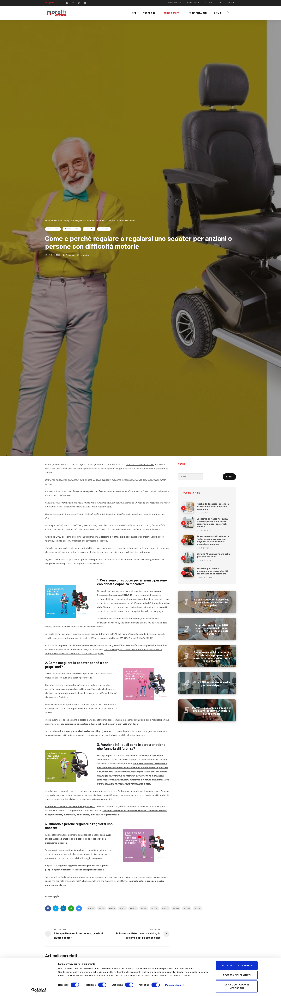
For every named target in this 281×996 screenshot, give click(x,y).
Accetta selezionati (237, 975)
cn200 (133, 908)
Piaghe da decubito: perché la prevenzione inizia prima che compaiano (213, 506)
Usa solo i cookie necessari (237, 986)
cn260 (198, 908)
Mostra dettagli (173, 985)
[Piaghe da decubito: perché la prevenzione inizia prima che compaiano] (188, 507)
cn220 (155, 908)
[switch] (102, 985)
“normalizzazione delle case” (140, 465)
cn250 (187, 908)
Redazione (70, 255)
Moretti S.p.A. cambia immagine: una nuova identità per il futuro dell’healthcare (212, 571)
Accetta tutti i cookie (236, 965)
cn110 (102, 908)
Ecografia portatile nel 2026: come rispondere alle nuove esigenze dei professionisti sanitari (212, 522)
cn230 (166, 908)
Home (47, 220)
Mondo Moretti (71, 229)
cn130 (123, 908)
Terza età (104, 229)
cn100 (92, 908)
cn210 (144, 908)
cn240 (176, 908)
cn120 (112, 908)
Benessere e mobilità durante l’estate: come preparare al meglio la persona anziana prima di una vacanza (213, 540)
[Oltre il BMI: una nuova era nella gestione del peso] (188, 558)
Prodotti (89, 229)
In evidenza (53, 229)
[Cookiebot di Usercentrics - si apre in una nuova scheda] (39, 990)
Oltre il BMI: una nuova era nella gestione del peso (213, 555)
